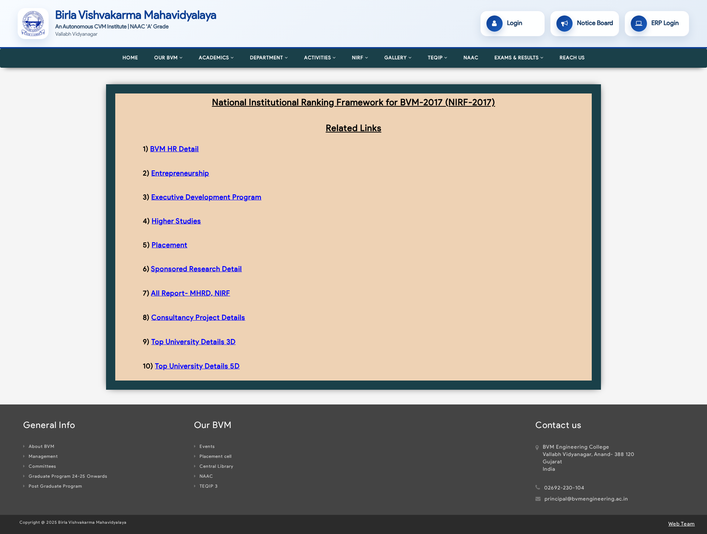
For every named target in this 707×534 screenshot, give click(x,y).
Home (130, 58)
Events (207, 447)
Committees (42, 466)
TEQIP (436, 58)
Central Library (216, 466)
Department (267, 58)
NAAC (471, 58)
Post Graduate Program (55, 486)
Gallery (396, 58)
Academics (215, 58)
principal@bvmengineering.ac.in (586, 499)
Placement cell (216, 457)
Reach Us (572, 58)
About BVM (41, 447)
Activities (318, 58)
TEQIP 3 (209, 486)
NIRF (358, 58)
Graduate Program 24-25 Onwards (68, 476)
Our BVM (166, 58)
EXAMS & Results (517, 58)
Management (43, 457)
